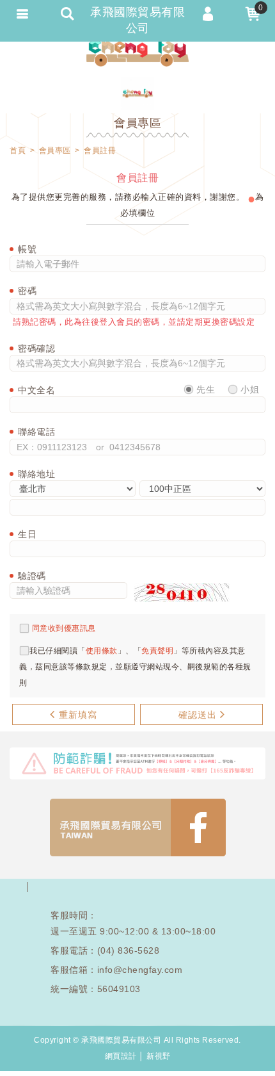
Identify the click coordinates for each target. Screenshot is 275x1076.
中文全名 (36, 390)
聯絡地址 (36, 474)
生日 (27, 534)
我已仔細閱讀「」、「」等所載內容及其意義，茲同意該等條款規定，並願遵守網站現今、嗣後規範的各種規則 (135, 666)
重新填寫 (78, 715)
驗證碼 (32, 576)
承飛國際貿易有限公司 (137, 51)
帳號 (27, 249)
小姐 (249, 389)
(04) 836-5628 (128, 950)
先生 (205, 389)
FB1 (138, 827)
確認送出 (197, 715)
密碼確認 (36, 348)
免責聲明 (157, 650)
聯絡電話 (36, 432)
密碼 (27, 291)
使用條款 (102, 650)
